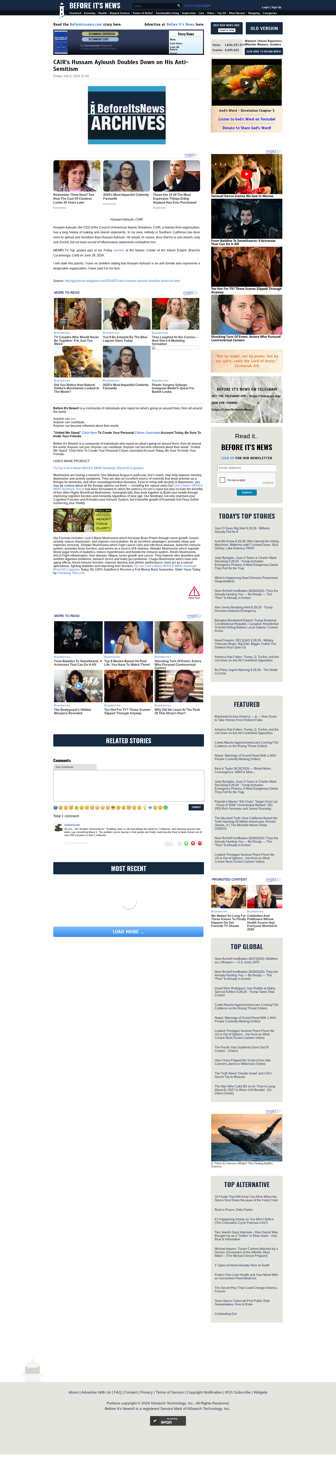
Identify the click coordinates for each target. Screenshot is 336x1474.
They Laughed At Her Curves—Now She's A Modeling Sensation (175, 340)
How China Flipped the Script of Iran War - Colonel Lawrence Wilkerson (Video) (244, 1062)
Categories (270, 13)
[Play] (246, 82)
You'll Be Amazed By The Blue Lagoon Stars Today (125, 338)
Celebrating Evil (226, 1313)
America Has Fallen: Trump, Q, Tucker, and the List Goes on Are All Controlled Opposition (247, 658)
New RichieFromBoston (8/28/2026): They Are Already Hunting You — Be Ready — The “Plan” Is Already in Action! (246, 594)
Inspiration (189, 13)
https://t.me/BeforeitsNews (232, 410)
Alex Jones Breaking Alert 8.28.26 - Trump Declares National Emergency (244, 609)
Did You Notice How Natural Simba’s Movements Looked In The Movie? (76, 388)
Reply (169, 843)
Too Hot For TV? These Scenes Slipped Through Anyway (127, 711)
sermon (118, 250)
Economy (89, 13)
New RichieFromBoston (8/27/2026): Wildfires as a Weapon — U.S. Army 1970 (246, 960)
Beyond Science (120, 13)
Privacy (146, 1392)
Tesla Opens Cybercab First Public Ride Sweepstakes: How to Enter (242, 1302)
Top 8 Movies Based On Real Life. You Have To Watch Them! (127, 662)
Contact (130, 1392)
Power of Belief (143, 13)
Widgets (260, 1392)
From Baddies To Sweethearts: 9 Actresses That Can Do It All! (78, 662)
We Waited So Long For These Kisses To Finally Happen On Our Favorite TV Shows (228, 921)
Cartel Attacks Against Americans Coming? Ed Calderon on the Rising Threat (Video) (246, 744)
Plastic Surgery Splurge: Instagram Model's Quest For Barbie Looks (173, 388)
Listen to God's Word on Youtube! (246, 119)
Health (102, 13)
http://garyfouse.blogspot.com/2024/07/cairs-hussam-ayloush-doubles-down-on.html (122, 280)
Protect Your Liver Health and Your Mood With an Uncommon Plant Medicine (246, 1276)
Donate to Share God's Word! (247, 128)
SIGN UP (227, 458)
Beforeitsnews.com (86, 24)
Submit (247, 492)
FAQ (118, 1392)
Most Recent (237, 13)
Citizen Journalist (147, 432)
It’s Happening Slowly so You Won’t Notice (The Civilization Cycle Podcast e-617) (244, 1221)
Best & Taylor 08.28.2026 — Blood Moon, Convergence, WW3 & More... (243, 770)
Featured (75, 13)
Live (201, 13)
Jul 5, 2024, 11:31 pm (76, 843)
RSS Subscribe (238, 1392)
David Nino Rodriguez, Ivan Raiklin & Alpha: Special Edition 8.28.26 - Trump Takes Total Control (245, 992)
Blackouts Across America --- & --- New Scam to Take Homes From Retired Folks (246, 718)
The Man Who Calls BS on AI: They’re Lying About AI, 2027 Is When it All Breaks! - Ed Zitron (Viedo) (245, 1090)
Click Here (89, 432)
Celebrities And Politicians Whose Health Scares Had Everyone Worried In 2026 (262, 922)
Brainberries (62, 332)
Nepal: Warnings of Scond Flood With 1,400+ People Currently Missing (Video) (246, 757)
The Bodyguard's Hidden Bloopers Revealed (72, 711)
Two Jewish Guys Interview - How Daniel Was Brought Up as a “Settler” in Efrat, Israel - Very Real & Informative (246, 1236)
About (74, 1392)
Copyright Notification (204, 1392)
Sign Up (276, 7)
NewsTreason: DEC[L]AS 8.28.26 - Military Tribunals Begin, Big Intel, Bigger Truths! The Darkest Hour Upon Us (245, 644)
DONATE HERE (227, 30)
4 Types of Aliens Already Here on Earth (242, 1265)
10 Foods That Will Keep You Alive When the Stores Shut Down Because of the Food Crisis (246, 1198)
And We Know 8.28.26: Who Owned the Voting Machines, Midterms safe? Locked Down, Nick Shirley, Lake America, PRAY (247, 545)
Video (210, 13)
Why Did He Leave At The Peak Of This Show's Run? (177, 711)
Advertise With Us (96, 1392)
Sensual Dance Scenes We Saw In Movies (242, 196)
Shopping (254, 13)
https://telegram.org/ (265, 396)
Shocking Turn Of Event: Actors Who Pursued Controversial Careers (178, 664)
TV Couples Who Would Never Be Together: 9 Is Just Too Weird (76, 340)
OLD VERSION (264, 28)
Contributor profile (90, 48)
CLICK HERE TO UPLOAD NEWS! (263, 51)
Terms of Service (170, 1392)
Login (265, 7)
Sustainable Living (167, 13)
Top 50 (221, 13)
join (73, 418)
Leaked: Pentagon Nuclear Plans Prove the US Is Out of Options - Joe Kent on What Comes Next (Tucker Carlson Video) (244, 858)
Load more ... (128, 932)
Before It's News (94, 5)
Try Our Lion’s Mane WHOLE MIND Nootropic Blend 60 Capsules (98, 468)
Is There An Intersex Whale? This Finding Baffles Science (242, 1165)
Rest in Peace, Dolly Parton (234, 1209)
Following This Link (70, 573)
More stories (109, 48)
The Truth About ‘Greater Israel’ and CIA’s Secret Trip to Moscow (243, 1075)
